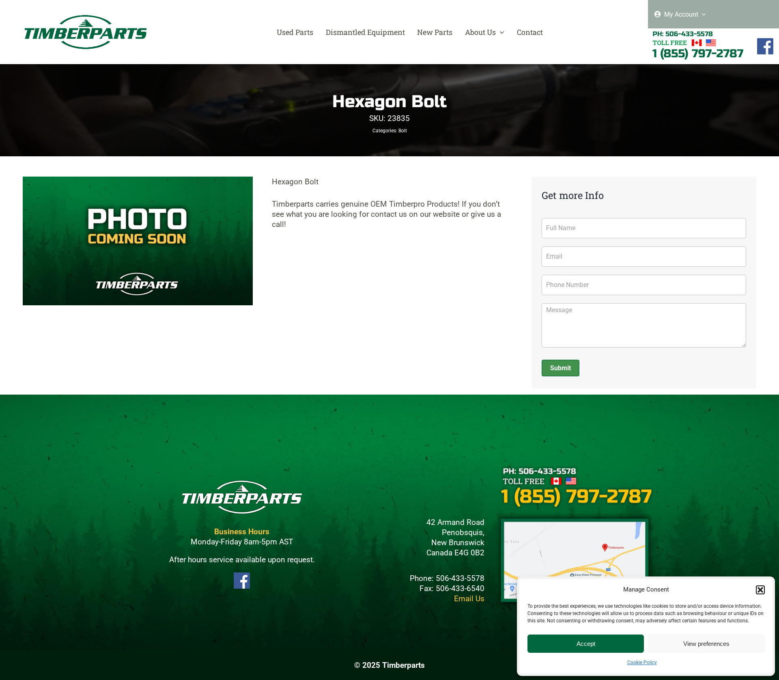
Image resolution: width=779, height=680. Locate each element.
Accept (586, 643)
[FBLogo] (765, 41)
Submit (560, 368)
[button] (760, 590)
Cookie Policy (642, 662)
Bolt (402, 131)
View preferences (706, 643)
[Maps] (575, 515)
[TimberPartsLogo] (85, 18)
